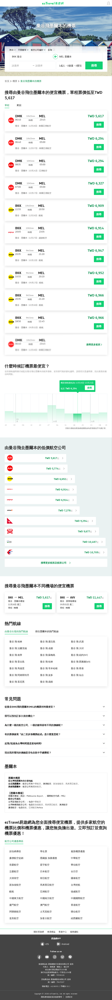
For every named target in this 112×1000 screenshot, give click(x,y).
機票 (15, 81)
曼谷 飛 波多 (46, 675)
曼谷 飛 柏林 (15, 641)
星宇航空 (44, 864)
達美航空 (14, 918)
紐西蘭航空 (77, 918)
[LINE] (70, 957)
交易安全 (68, 997)
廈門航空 (14, 904)
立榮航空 (14, 871)
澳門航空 (44, 904)
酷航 (25, 807)
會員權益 (51, 931)
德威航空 (75, 891)
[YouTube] (47, 957)
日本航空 (44, 871)
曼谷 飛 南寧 (15, 654)
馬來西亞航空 (71, 783)
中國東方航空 (16, 898)
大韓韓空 (14, 878)
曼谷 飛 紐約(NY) (79, 654)
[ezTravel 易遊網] (56, 3)
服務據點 (74, 931)
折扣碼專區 (15, 851)
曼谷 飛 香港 (77, 668)
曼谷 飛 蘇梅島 (47, 654)
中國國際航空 (78, 898)
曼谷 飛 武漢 (77, 641)
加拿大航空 (46, 918)
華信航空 (75, 864)
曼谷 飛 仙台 (77, 675)
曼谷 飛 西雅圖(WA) (80, 661)
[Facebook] (39, 957)
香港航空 (75, 904)
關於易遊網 (39, 931)
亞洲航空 (33, 807)
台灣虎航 (75, 884)
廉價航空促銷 (16, 858)
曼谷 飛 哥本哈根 (49, 668)
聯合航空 (75, 911)
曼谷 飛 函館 (46, 681)
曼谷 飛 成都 (46, 648)
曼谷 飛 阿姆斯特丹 (19, 675)
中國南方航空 (47, 898)
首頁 (7, 81)
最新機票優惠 (78, 851)
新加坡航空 (58, 783)
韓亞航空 (44, 878)
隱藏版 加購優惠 (48, 858)
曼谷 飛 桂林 (46, 661)
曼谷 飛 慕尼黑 (16, 681)
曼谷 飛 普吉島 (16, 661)
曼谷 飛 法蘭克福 (18, 648)
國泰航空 (37, 786)
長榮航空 (14, 864)
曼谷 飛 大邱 (77, 648)
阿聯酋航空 (15, 911)
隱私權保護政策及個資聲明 (51, 997)
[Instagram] (54, 957)
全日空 (74, 871)
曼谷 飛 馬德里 (16, 668)
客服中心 (63, 931)
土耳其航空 (46, 911)
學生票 (43, 851)
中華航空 (37, 783)
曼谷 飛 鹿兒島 (47, 641)
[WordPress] (62, 957)
